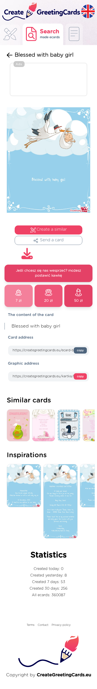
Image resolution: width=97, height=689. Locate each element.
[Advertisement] (48, 80)
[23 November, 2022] (25, 486)
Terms (31, 625)
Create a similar (52, 229)
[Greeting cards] (10, 35)
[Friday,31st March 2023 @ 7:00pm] (61, 501)
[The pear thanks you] (19, 425)
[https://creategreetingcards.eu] (40, 11)
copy (80, 350)
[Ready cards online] (74, 34)
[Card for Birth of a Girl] (44, 425)
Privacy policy (61, 625)
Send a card (52, 240)
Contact (43, 625)
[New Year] (70, 425)
